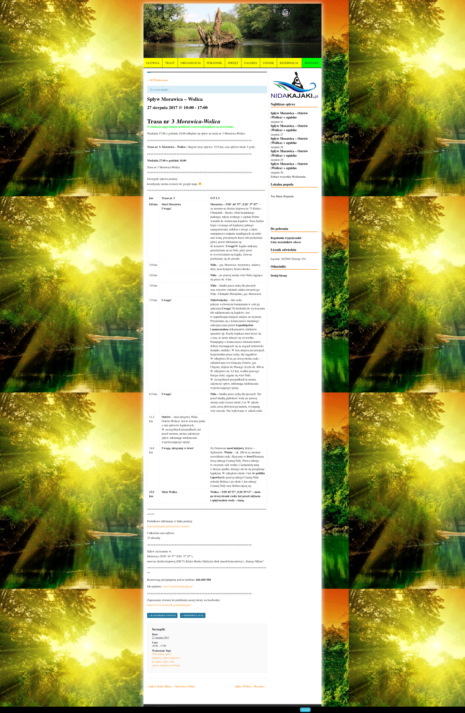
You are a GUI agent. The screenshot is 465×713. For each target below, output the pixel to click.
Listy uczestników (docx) (286, 242)
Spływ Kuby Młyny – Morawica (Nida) (171, 686)
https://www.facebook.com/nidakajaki (169, 605)
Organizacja (191, 63)
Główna (152, 63)
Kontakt (312, 63)
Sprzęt (233, 63)
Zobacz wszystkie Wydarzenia (288, 176)
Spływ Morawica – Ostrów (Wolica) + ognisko (289, 115)
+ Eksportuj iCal (193, 615)
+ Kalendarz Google (162, 615)
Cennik (268, 63)
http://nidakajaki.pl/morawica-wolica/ (168, 526)
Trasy (170, 63)
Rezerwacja (289, 63)
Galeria (250, 63)
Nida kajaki (158, 654)
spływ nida (168, 661)
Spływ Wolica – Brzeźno (250, 686)
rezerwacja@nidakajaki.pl (178, 586)
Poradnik (214, 63)
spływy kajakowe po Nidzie (166, 665)
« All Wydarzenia (157, 80)
